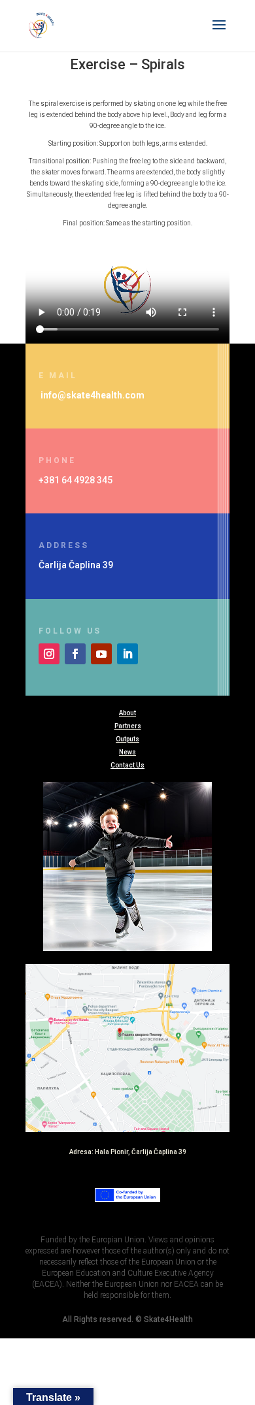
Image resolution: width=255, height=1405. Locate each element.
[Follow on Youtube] (101, 653)
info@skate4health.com (92, 395)
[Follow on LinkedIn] (127, 653)
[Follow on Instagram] (49, 653)
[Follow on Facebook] (75, 653)
